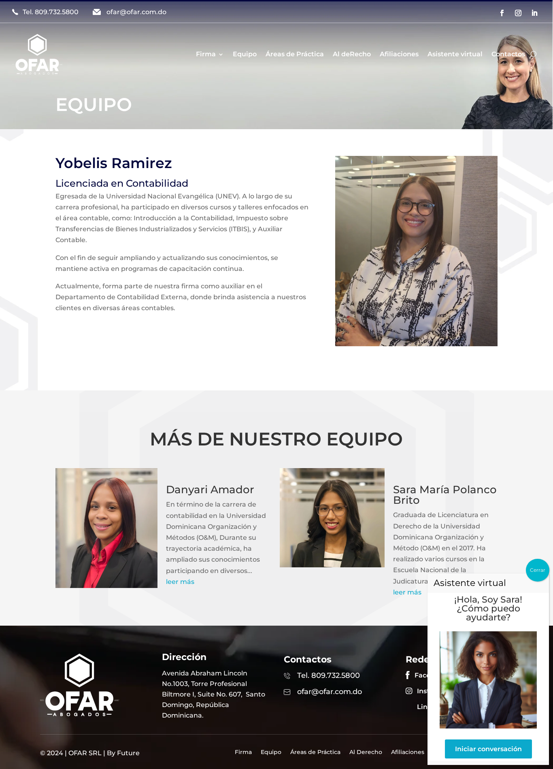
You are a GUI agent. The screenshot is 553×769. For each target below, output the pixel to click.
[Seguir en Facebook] (502, 12)
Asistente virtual (455, 54)
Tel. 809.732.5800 (51, 12)
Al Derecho (365, 752)
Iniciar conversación (488, 749)
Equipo (245, 54)
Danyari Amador (210, 489)
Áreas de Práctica (295, 54)
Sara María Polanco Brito (445, 495)
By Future (123, 753)
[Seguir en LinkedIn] (534, 12)
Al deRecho (352, 54)
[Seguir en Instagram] (518, 12)
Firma (206, 54)
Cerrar (537, 570)
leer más (180, 582)
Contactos (508, 54)
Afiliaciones (399, 54)
